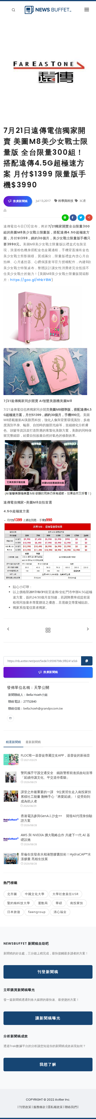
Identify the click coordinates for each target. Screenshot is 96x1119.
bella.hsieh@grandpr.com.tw (43, 708)
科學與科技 (66, 201)
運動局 (43, 903)
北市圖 (12, 894)
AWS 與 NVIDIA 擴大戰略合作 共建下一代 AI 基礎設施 (55, 837)
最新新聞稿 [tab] (33, 742)
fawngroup (37, 912)
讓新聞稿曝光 (48, 1018)
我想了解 (48, 1064)
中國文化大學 (35, 894)
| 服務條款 (39, 1107)
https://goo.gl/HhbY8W (30, 279)
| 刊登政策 (25, 1107)
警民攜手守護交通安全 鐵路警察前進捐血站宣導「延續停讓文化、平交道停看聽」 (57, 775)
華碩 (59, 903)
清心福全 (60, 912)
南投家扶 (76, 903)
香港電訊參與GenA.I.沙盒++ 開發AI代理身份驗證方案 (56, 818)
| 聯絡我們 (70, 1107)
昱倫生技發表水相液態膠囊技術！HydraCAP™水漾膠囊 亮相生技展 (56, 856)
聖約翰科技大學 (18, 903)
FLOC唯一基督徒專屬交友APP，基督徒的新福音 (55, 755)
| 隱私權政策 (54, 1107)
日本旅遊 (13, 912)
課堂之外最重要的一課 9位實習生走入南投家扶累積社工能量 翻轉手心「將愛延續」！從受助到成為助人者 (56, 796)
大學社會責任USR (65, 894)
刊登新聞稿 (48, 971)
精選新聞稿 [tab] (13, 742)
